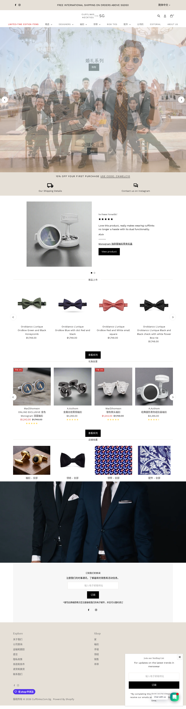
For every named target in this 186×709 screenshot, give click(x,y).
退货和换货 (19, 669)
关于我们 (17, 639)
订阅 (93, 594)
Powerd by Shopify (63, 699)
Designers (65, 24)
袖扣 (82, 24)
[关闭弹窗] (179, 657)
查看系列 (93, 355)
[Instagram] (19, 5)
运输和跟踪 (19, 649)
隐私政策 (17, 659)
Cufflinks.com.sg (41, 699)
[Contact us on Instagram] (136, 186)
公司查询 (17, 644)
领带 (95, 24)
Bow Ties (112, 24)
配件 (126, 24)
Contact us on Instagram (136, 191)
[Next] (181, 100)
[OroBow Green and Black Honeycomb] (32, 305)
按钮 (92, 151)
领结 (96, 654)
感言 (15, 654)
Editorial (155, 24)
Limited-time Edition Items (23, 24)
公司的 (140, 24)
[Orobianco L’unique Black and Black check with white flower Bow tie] (154, 305)
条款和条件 (19, 664)
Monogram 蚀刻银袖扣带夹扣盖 (115, 244)
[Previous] (4, 100)
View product (109, 251)
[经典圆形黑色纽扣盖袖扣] (154, 386)
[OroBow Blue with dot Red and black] (73, 305)
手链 (96, 649)
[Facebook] (15, 5)
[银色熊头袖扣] (113, 386)
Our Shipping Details (50, 191)
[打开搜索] (159, 16)
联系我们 (17, 674)
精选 (47, 24)
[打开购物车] (171, 16)
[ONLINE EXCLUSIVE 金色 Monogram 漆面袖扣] (32, 386)
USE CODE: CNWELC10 (115, 176)
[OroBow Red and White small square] (113, 305)
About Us (172, 24)
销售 (96, 659)
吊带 (96, 664)
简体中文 (163, 4)
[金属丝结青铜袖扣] (73, 386)
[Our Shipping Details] (50, 186)
